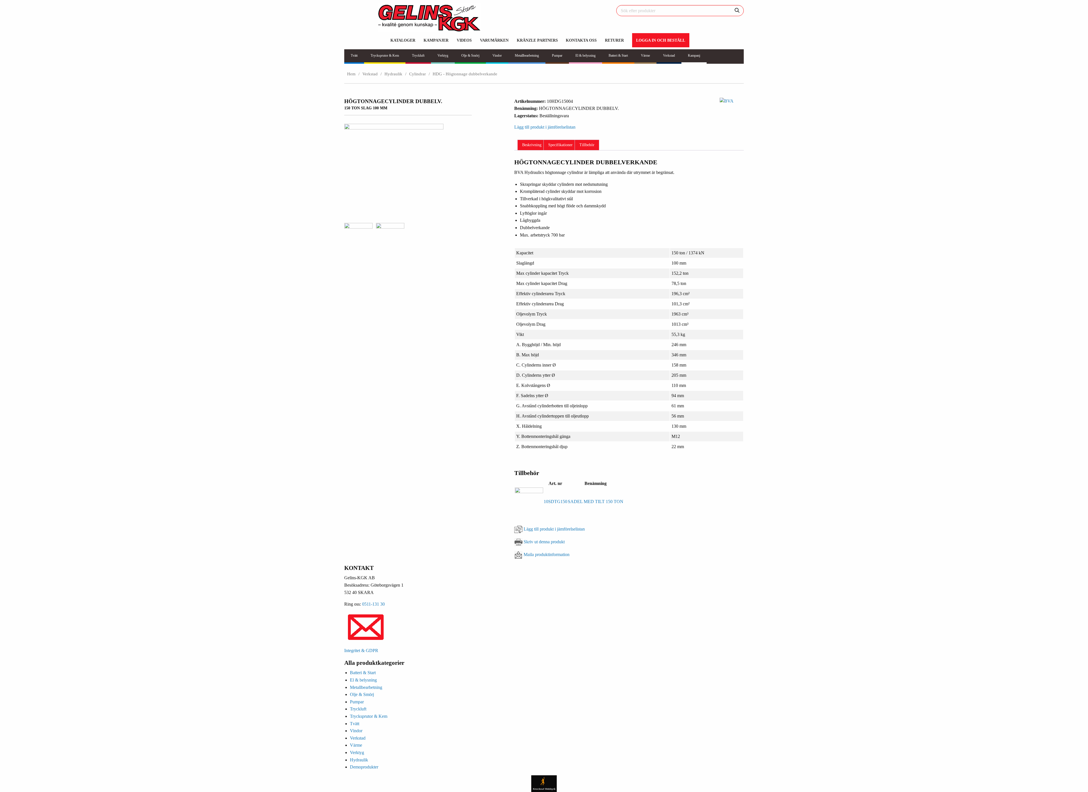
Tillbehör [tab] (586, 145)
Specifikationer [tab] (560, 145)
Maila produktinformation (547, 554)
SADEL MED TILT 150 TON (595, 501)
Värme (356, 745)
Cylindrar (417, 74)
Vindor (356, 730)
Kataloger (402, 40)
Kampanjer (436, 40)
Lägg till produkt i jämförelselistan (554, 529)
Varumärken (494, 40)
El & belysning (363, 680)
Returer (614, 40)
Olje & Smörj (362, 694)
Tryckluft (358, 708)
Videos (464, 40)
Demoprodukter (364, 767)
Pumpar (357, 701)
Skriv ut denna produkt (544, 541)
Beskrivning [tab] (531, 145)
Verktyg (357, 752)
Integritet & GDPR (361, 650)
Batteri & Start (363, 672)
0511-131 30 (373, 604)
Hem (351, 74)
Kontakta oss (581, 40)
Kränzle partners (537, 40)
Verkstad (370, 74)
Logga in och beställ (660, 40)
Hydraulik (393, 74)
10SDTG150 (555, 501)
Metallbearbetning (366, 687)
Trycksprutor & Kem (368, 716)
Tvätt (354, 723)
